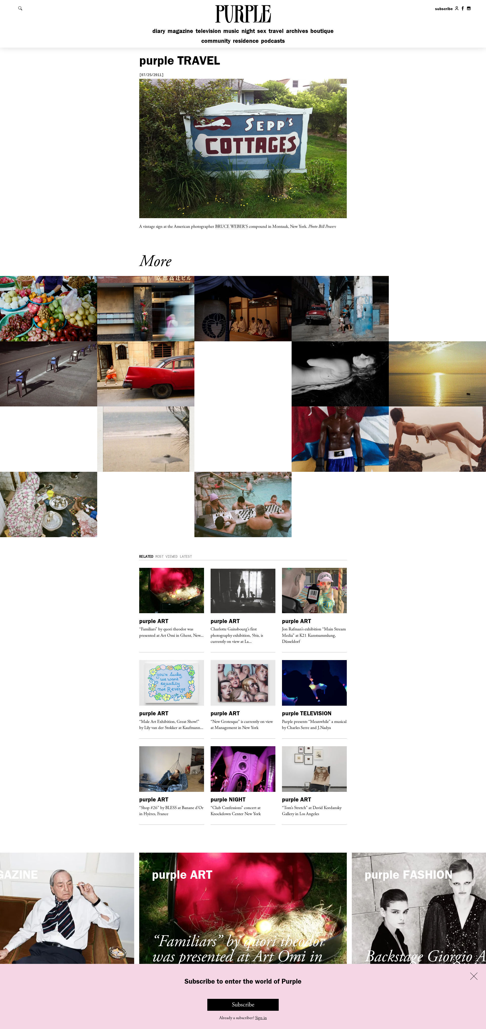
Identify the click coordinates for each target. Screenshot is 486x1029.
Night (248, 30)
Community (216, 40)
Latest (186, 557)
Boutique (322, 30)
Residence (246, 40)
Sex (261, 30)
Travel (276, 30)
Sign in (261, 1018)
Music (231, 30)
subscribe (444, 9)
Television (208, 30)
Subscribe (243, 1004)
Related (146, 557)
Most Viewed (166, 557)
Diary (158, 30)
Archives (297, 30)
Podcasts (273, 40)
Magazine (180, 30)
